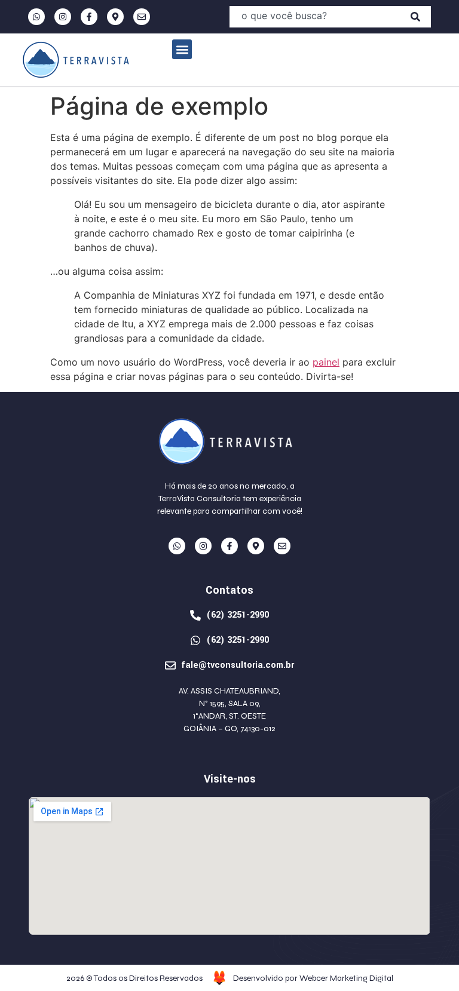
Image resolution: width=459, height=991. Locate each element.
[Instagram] (62, 16)
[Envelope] (141, 16)
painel (326, 362)
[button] (182, 49)
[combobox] (314, 16)
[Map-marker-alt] (115, 16)
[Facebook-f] (89, 16)
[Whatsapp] (36, 16)
